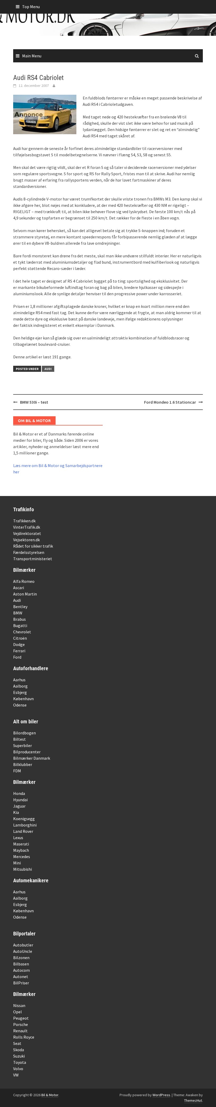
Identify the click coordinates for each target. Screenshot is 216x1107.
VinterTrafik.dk (26, 527)
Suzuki (19, 1056)
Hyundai (20, 799)
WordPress (161, 1095)
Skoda (18, 1049)
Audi (48, 369)
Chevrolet (22, 631)
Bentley (20, 606)
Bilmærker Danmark (31, 758)
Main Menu (31, 55)
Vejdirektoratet (27, 533)
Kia (16, 812)
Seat (17, 1043)
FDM (17, 770)
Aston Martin (25, 594)
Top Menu (31, 6)
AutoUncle (22, 951)
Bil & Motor (49, 1095)
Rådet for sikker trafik (33, 546)
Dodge (19, 644)
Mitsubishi (22, 869)
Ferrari (19, 650)
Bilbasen (21, 963)
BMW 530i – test (34, 402)
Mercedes (21, 856)
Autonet (20, 976)
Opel (17, 1011)
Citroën (20, 638)
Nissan (19, 1005)
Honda (19, 793)
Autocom (21, 970)
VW (16, 1075)
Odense (20, 705)
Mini (17, 862)
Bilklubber (22, 764)
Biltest (19, 739)
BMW (17, 612)
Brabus (19, 619)
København (23, 698)
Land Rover (23, 831)
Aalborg (20, 686)
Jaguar (19, 806)
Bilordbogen (24, 732)
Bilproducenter (27, 751)
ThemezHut (193, 1100)
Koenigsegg (24, 818)
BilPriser (21, 982)
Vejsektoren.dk (26, 539)
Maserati (21, 843)
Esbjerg (20, 692)
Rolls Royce (23, 1037)
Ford (17, 657)
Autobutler (23, 945)
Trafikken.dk (24, 520)
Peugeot (21, 1018)
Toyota (19, 1062)
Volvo (18, 1068)
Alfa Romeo (24, 581)
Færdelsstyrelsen (28, 552)
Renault (20, 1030)
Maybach (21, 850)
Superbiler (22, 745)
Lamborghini (25, 825)
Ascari (18, 587)
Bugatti (20, 625)
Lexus (18, 837)
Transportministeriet (32, 558)
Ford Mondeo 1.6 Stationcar (170, 402)
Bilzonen (21, 957)
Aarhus (19, 679)
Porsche (20, 1024)
